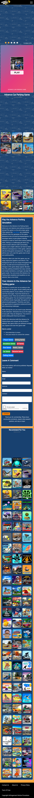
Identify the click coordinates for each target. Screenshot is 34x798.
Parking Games (8, 355)
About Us (15, 785)
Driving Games (20, 340)
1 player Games (8, 340)
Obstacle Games (17, 351)
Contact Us (5, 785)
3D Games (20, 343)
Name (4, 371)
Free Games (7, 347)
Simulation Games (9, 343)
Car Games (6, 351)
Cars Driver (16, 232)
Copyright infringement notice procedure (15, 795)
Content (5, 394)
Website (4, 386)
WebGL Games (18, 347)
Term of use (6, 790)
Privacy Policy (25, 785)
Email (4, 379)
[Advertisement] (17, 24)
